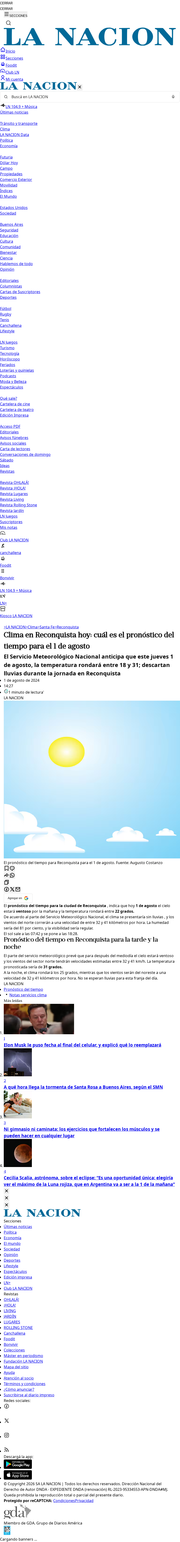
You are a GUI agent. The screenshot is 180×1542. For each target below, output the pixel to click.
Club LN (12, 72)
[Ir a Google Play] (18, 1467)
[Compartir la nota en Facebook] (6, 889)
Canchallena (11, 325)
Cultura (6, 241)
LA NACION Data (14, 134)
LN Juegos (9, 342)
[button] (90, 350)
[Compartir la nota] (6, 875)
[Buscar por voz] (173, 96)
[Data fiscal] (7, 1533)
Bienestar (8, 252)
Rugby (5, 314)
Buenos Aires (11, 224)
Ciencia (6, 258)
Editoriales (9, 280)
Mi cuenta (14, 79)
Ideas (5, 465)
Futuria (6, 157)
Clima (5, 129)
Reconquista (67, 627)
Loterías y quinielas (17, 370)
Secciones (14, 58)
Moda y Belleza (13, 381)
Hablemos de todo (16, 263)
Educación (9, 235)
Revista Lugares (14, 493)
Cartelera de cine (15, 404)
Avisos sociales (13, 443)
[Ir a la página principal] (90, 44)
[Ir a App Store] (18, 1478)
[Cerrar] (79, 87)
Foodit (11, 65)
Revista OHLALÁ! (14, 482)
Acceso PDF (10, 426)
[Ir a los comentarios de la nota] (12, 868)
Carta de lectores (15, 448)
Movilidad (8, 185)
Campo (6, 168)
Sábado (6, 460)
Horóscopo (10, 359)
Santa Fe (46, 627)
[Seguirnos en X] (6, 1422)
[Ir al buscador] (8, 23)
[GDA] (17, 1517)
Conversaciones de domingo (25, 454)
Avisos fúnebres (14, 437)
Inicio (10, 51)
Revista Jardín (12, 510)
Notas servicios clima (28, 995)
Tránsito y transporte (19, 123)
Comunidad (10, 246)
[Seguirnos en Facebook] (6, 1407)
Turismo (7, 347)
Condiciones (64, 1500)
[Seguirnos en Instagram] (6, 1436)
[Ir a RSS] (6, 1451)
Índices (6, 190)
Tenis (4, 319)
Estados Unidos (14, 207)
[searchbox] (88, 97)
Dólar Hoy (9, 162)
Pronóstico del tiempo (34, 940)
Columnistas (11, 286)
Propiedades (11, 174)
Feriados (7, 364)
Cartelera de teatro (17, 409)
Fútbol (5, 308)
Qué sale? (8, 398)
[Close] (6, 1191)
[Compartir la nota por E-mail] (18, 889)
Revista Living (12, 499)
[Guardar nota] (6, 868)
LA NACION (15, 627)
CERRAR (6, 3)
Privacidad (84, 1500)
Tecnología (9, 353)
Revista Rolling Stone (18, 505)
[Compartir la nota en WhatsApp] (12, 875)
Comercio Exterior (16, 179)
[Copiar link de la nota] (6, 882)
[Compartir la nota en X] (12, 889)
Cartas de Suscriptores (20, 291)
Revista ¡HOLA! (13, 488)
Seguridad (9, 230)
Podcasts (8, 375)
